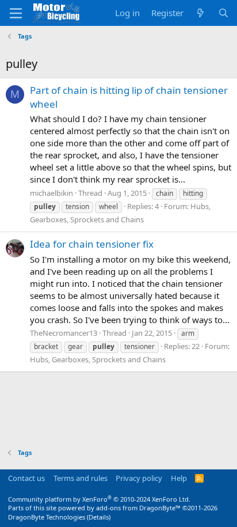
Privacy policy (139, 478)
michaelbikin (51, 193)
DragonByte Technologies (46, 517)
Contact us (26, 478)
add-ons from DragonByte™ (138, 507)
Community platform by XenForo (99, 499)
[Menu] (15, 13)
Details (99, 517)
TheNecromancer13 (63, 333)
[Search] (223, 13)
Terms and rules (80, 478)
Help (179, 478)
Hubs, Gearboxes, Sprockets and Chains (98, 359)
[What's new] (200, 13)
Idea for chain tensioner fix (92, 244)
